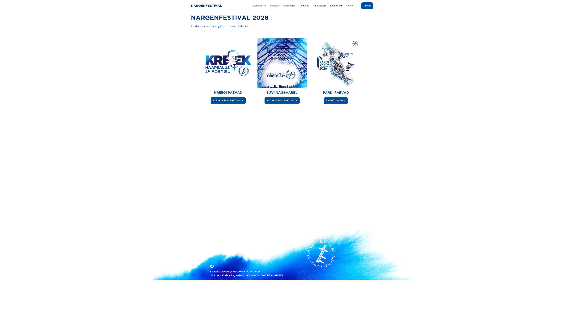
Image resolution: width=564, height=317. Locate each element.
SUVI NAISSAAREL (282, 92)
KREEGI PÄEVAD (228, 92)
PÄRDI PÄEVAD (336, 92)
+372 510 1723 (252, 272)
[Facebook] (212, 266)
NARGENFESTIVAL (207, 5)
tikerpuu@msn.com (232, 272)
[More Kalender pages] (265, 6)
